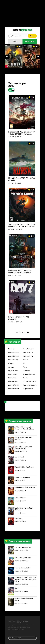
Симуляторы (12, 374)
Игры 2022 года (28, 356)
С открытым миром (29, 381)
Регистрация (29, 41)
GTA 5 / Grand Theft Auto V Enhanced (24, 438)
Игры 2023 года (13, 356)
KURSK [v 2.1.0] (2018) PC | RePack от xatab (21, 179)
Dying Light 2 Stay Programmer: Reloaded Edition (23, 447)
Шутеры (11, 363)
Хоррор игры (12, 378)
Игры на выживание (29, 385)
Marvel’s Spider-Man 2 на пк (24, 467)
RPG (24, 363)
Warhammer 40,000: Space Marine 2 (24, 509)
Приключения (13, 370)
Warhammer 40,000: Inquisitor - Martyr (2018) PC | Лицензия (20, 272)
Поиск (32, 36)
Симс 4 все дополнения (23, 557)
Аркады (11, 367)
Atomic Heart (19, 457)
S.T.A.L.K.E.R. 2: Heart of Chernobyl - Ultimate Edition (24, 428)
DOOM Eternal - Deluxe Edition (25, 487)
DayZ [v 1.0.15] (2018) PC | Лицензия (18, 318)
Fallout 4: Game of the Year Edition (24, 599)
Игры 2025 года (13, 352)
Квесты (25, 378)
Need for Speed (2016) (22, 568)
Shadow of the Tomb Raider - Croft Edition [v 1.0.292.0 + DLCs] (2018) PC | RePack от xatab (21, 225)
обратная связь (16, 638)
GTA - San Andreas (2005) (24, 547)
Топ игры (11, 349)
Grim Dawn (18, 518)
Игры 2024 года (28, 352)
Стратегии (26, 370)
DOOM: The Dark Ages (22, 477)
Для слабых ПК (13, 385)
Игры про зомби (13, 388)
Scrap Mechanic (20, 498)
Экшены (25, 360)
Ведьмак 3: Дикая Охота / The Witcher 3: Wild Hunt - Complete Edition (25, 579)
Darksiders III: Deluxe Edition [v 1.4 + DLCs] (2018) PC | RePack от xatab (21, 133)
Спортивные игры (29, 374)
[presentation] (7, 57)
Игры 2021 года (13, 360)
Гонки (25, 367)
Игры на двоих (13, 381)
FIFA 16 (17, 588)
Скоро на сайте (28, 388)
